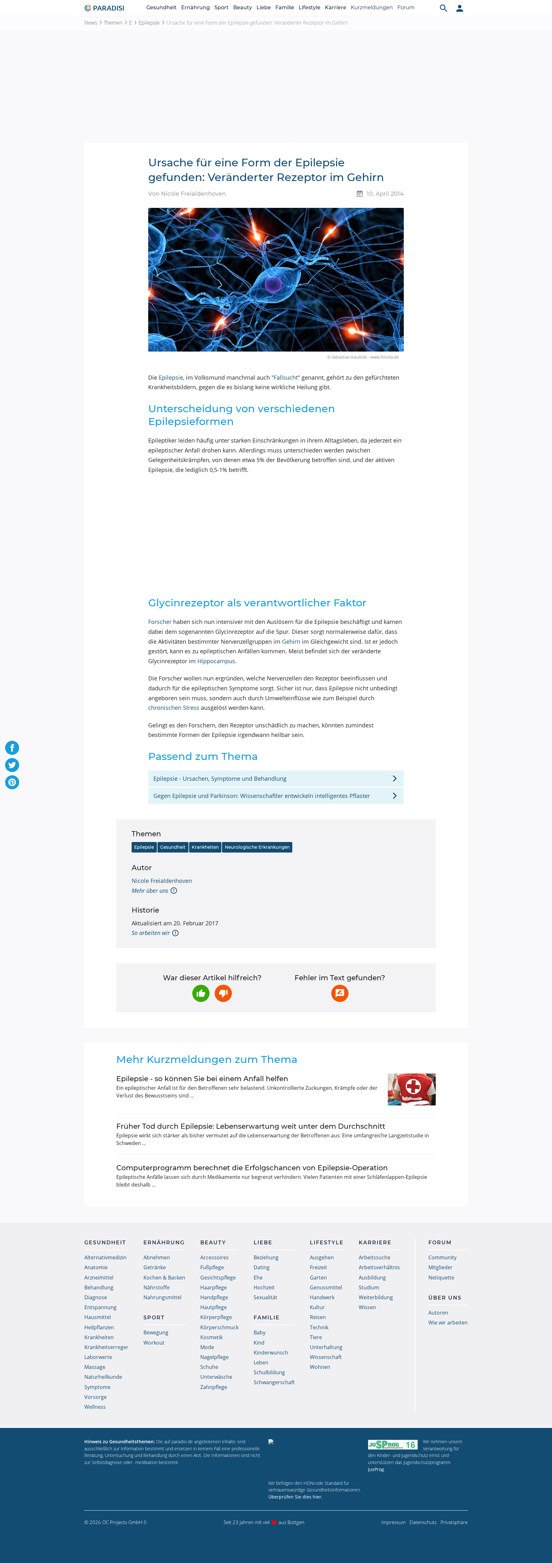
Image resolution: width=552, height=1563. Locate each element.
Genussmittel (326, 1287)
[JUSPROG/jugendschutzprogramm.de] (393, 1444)
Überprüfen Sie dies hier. (295, 1497)
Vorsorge (95, 1396)
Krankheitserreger (106, 1347)
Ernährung (195, 7)
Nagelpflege (214, 1357)
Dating (262, 1267)
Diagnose (95, 1297)
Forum (406, 7)
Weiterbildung (376, 1297)
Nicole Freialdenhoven (162, 880)
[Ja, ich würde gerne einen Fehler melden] (340, 993)
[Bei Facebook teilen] (12, 748)
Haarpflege (213, 1287)
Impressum (393, 1522)
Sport (221, 7)
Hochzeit (264, 1287)
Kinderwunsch (271, 1352)
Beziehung (266, 1257)
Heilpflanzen (99, 1327)
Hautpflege (213, 1307)
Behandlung (98, 1287)
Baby (259, 1332)
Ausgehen (322, 1257)
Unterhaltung (326, 1347)
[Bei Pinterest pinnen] (12, 782)
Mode (207, 1347)
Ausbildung (372, 1277)
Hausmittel (97, 1317)
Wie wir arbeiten (448, 1322)
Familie (284, 7)
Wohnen (320, 1366)
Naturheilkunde (103, 1376)
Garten (318, 1277)
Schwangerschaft (274, 1382)
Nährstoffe (156, 1287)
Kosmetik (211, 1337)
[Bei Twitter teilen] (12, 765)
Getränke (154, 1267)
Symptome (97, 1387)
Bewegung (155, 1332)
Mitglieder (440, 1267)
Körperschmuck (219, 1327)
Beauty (242, 7)
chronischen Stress (173, 707)
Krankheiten (205, 847)
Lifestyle (309, 7)
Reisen (318, 1317)
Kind (259, 1342)
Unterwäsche (216, 1376)
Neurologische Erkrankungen (257, 847)
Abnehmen (156, 1257)
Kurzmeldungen (372, 7)
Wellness (95, 1406)
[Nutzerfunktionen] (460, 8)
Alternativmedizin (105, 1257)
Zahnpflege (213, 1387)
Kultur (317, 1307)
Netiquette (441, 1277)
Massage (94, 1366)
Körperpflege (216, 1317)
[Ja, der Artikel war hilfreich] (201, 993)
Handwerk (322, 1297)
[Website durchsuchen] (444, 8)
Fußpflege (212, 1267)
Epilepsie (149, 22)
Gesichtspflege (218, 1277)
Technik (319, 1327)
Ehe (258, 1277)
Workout (154, 1342)
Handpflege (214, 1297)
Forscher (160, 622)
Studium (369, 1287)
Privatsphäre (454, 1522)
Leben (261, 1362)
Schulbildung (269, 1372)
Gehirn (291, 641)
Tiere (316, 1337)
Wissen (367, 1307)
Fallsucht (286, 377)
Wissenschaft (326, 1357)
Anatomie (96, 1267)
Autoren (438, 1312)
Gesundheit (161, 7)
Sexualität (265, 1297)
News (90, 22)
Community (442, 1257)
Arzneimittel (98, 1277)
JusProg (376, 1469)
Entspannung (100, 1307)
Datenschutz (423, 1522)
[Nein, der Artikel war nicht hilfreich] (223, 993)
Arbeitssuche (374, 1257)
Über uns (445, 1298)
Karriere (335, 7)
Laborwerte (98, 1357)
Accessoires (214, 1257)
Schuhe (209, 1366)
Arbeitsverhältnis (379, 1267)
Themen (113, 22)
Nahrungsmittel (162, 1297)
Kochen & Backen (164, 1277)
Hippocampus (216, 661)
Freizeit (318, 1267)
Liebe (264, 7)
